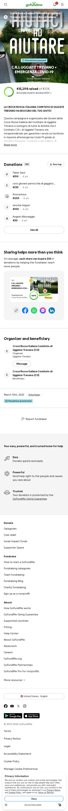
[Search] (6, 4)
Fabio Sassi (19, 172)
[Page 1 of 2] (33, 76)
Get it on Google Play (13, 715)
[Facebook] (25, 310)
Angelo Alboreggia (24, 216)
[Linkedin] (52, 310)
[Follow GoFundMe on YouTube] (12, 706)
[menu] (62, 4)
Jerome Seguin (21, 205)
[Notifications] (55, 4)
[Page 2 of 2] (35, 76)
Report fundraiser (36, 419)
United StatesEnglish (36, 696)
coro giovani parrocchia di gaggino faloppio (33, 183)
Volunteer (34, 394)
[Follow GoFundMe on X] (18, 706)
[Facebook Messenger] (43, 310)
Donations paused (35, 60)
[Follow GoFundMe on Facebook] (6, 706)
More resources (13, 680)
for (35, 17)
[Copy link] (16, 310)
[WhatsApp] (34, 310)
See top (57, 164)
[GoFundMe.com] (34, 4)
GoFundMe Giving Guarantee (30, 498)
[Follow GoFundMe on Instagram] (25, 706)
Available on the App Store (32, 715)
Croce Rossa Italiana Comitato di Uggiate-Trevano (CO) (33, 348)
